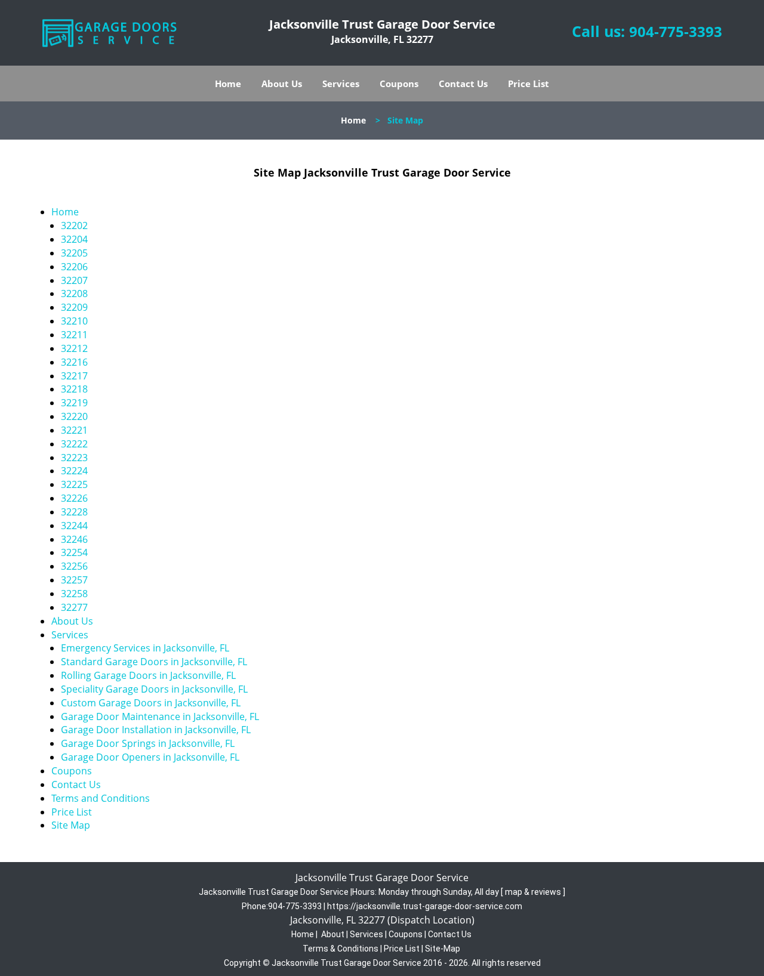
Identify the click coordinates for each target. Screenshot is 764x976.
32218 (74, 389)
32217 (74, 375)
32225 (74, 484)
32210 (74, 321)
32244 (74, 525)
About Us (281, 83)
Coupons (399, 83)
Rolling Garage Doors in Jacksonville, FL (148, 675)
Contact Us (463, 83)
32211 (74, 334)
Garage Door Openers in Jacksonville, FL (150, 757)
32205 (74, 253)
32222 (74, 443)
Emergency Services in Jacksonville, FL (145, 647)
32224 (74, 470)
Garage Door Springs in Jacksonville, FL (148, 743)
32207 (74, 280)
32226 (74, 498)
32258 (74, 593)
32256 (74, 566)
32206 (74, 266)
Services (340, 83)
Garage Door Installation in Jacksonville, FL (156, 729)
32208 (74, 293)
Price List (528, 83)
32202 (74, 225)
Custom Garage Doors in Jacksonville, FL (151, 702)
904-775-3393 (675, 31)
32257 (74, 579)
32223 (74, 457)
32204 (74, 239)
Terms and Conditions (100, 798)
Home (228, 83)
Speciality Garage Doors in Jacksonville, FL (154, 689)
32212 (74, 348)
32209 (74, 307)
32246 (74, 539)
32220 (74, 416)
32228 (74, 511)
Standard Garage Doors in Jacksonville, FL (154, 661)
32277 (74, 607)
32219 (74, 402)
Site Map (70, 825)
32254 (74, 552)
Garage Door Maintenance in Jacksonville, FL (160, 716)
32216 (74, 362)
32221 (74, 430)
